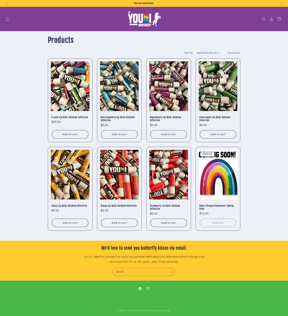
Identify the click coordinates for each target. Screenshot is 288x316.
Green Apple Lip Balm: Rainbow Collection (214, 119)
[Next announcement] (281, 3)
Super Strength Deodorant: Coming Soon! (216, 207)
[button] (7, 19)
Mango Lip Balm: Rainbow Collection (119, 205)
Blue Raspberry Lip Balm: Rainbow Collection (118, 119)
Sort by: (188, 53)
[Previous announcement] (6, 3)
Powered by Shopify (160, 311)
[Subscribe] (171, 272)
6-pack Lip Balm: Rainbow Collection (70, 117)
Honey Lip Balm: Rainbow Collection (69, 205)
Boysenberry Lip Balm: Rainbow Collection (165, 119)
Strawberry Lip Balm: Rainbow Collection (165, 207)
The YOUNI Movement (137, 311)
